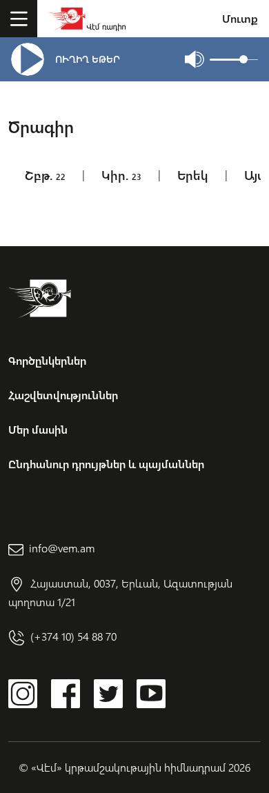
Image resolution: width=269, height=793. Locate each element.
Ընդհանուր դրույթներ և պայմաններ (106, 463)
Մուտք (240, 18)
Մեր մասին (38, 429)
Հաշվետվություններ (63, 395)
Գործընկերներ (47, 360)
